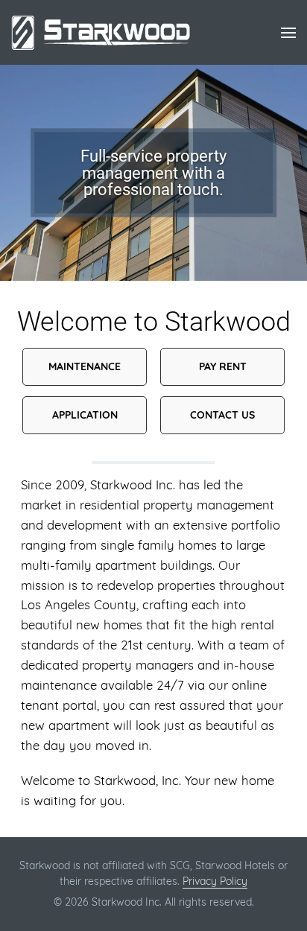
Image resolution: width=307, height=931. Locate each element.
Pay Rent (223, 366)
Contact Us (222, 415)
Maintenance (84, 366)
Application (85, 415)
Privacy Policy (215, 881)
